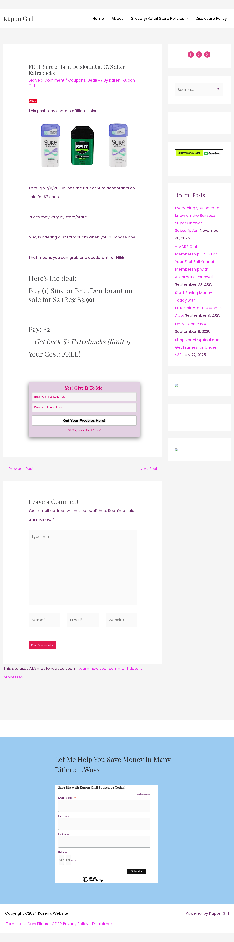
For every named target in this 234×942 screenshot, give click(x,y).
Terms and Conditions (27, 923)
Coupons (76, 80)
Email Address (67, 797)
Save (34, 101)
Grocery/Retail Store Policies (157, 18)
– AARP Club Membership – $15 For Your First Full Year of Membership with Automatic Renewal (196, 261)
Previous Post (19, 468)
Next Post (151, 468)
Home (98, 18)
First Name (64, 816)
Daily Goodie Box (191, 324)
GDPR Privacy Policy (70, 923)
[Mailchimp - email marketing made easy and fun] (93, 881)
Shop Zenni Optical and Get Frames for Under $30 (197, 347)
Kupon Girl (18, 18)
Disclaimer (102, 923)
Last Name (64, 834)
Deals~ (93, 80)
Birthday (62, 852)
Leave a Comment (46, 80)
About (117, 18)
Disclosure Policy (211, 18)
